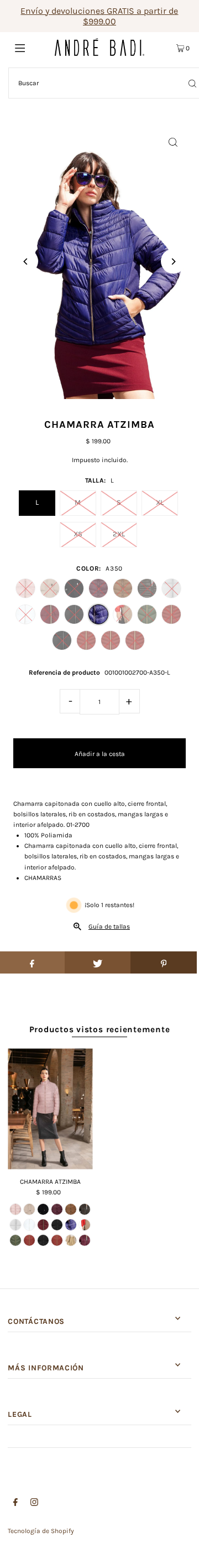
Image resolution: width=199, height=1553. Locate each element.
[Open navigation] (32, 47)
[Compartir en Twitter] (98, 962)
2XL (119, 534)
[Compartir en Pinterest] (163, 962)
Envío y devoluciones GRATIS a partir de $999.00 (99, 16)
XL (160, 502)
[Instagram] (34, 1503)
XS (78, 534)
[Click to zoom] (173, 142)
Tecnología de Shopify (41, 1531)
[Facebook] (15, 1503)
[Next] (173, 261)
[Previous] (25, 261)
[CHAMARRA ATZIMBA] (50, 1108)
